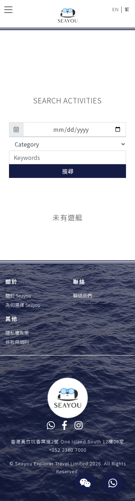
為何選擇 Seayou (22, 304)
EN (115, 9)
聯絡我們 (82, 295)
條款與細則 (17, 342)
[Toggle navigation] (8, 9)
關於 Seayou (18, 295)
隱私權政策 (17, 332)
